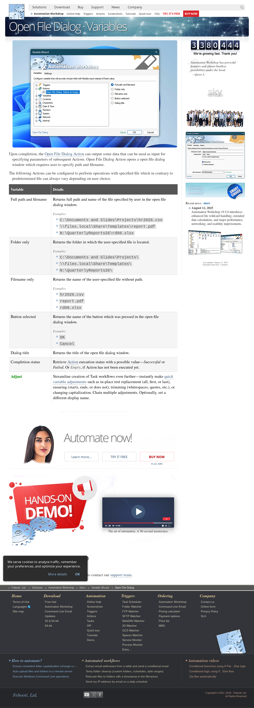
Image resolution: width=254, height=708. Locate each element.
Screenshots (115, 13)
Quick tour (145, 13)
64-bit (48, 625)
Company (135, 7)
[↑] (95, 54)
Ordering (165, 595)
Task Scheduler (131, 601)
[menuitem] (39, 7)
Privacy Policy (209, 611)
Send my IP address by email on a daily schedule (116, 681)
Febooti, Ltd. (16, 11)
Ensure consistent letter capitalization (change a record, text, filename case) (60, 666)
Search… (242, 7)
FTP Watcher (130, 611)
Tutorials (131, 13)
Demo (90, 640)
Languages (20, 606)
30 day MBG (157, 463)
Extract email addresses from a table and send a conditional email (127, 666)
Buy (80, 7)
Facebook (100, 695)
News (116, 7)
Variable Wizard (100, 587)
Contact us (207, 601)
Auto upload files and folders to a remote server (42, 671)
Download (62, 7)
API (89, 625)
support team (121, 574)
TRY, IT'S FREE (171, 13)
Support (97, 7)
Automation (96, 595)
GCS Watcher (130, 630)
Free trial (50, 601)
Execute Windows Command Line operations (41, 676)
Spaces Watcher (132, 635)
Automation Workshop (49, 13)
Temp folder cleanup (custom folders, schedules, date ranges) (125, 671)
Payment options (169, 616)
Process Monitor (132, 644)
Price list (164, 620)
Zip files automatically (202, 676)
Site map (18, 611)
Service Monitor (132, 640)
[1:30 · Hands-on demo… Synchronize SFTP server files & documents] (138, 512)
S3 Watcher (129, 625)
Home (17, 595)
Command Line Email (58, 611)
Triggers (88, 13)
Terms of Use (21, 601)
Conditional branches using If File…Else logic (217, 666)
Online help (73, 13)
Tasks (90, 620)
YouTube (87, 695)
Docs (83, 587)
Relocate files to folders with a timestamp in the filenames (122, 676)
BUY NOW (191, 13)
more (207, 203)
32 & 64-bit (52, 620)
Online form (208, 606)
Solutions (39, 7)
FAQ (157, 13)
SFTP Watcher (131, 616)
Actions (100, 13)
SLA (203, 616)
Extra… (127, 649)
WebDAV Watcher (133, 620)
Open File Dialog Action (64, 153)
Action (72, 361)
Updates (50, 616)
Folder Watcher (131, 606)
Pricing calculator (169, 611)
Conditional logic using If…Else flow (211, 671)
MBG (162, 625)
